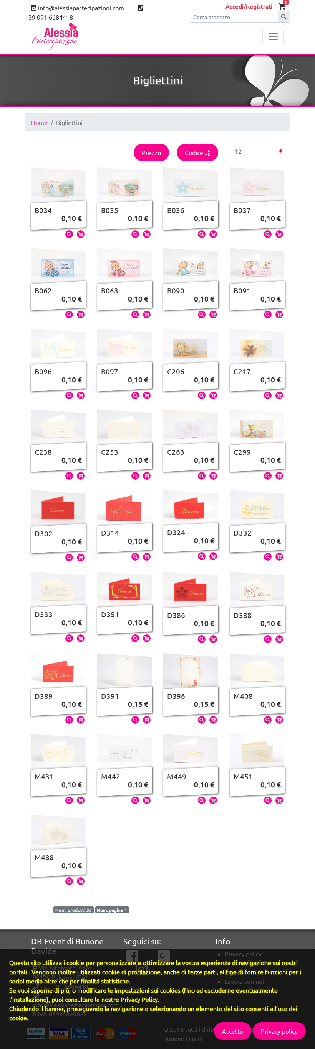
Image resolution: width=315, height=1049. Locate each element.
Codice (195, 152)
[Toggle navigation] (273, 36)
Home (39, 122)
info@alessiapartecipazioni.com (80, 7)
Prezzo (151, 152)
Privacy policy (279, 1031)
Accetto (232, 1031)
